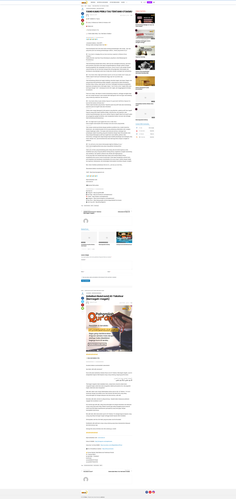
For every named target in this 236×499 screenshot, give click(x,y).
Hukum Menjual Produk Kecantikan (142, 88)
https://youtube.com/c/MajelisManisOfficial (111, 445)
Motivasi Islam (100, 8)
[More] (126, 2)
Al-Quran (89, 293)
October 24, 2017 (93, 14)
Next (89, 249)
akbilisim (102, 497)
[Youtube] (150, 492)
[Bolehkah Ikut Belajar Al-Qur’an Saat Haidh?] (145, 18)
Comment (83, 259)
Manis (86, 497)
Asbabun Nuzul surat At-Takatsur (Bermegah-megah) (104, 297)
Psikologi (96, 205)
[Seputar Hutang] (145, 50)
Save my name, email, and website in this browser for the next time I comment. (99, 277)
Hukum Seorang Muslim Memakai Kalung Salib (142, 72)
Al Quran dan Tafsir (88, 465)
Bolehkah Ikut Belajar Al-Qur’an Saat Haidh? (145, 25)
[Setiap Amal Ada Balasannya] (124, 237)
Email (109, 271)
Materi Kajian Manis (91, 8)
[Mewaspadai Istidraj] (107, 237)
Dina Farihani (87, 205)
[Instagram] (153, 492)
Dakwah (83, 242)
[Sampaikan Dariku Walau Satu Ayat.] (89, 237)
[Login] (154, 2)
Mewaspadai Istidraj (104, 244)
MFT (92, 205)
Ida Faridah (96, 465)
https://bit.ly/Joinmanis (108, 448)
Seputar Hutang (140, 57)
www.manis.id (101, 437)
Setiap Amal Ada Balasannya (124, 244)
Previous (84, 249)
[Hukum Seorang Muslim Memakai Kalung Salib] (145, 65)
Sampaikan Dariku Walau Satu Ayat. (88, 245)
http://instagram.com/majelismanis (103, 441)
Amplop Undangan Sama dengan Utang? (143, 41)
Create (149, 2)
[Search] (141, 2)
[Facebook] (146, 492)
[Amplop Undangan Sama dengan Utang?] (145, 34)
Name (83, 271)
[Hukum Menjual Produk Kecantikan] (145, 81)
